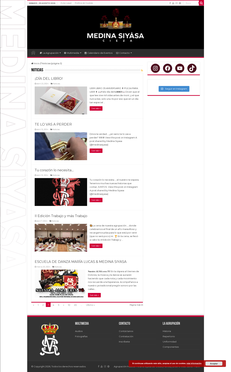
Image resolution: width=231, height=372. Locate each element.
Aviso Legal (66, 3)
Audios (79, 331)
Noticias (56, 83)
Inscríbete (124, 341)
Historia (167, 331)
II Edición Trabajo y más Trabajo (61, 216)
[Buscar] (201, 3)
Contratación (126, 336)
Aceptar (214, 363)
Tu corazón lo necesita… (54, 170)
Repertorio (169, 336)
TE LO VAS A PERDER (53, 124)
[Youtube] (173, 3)
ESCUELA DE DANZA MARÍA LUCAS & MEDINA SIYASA (80, 262)
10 (69, 305)
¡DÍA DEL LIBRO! (49, 79)
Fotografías (81, 336)
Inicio (33, 52)
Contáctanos (126, 331)
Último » (90, 305)
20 (75, 305)
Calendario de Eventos (99, 53)
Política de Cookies (84, 3)
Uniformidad (169, 341)
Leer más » (96, 108)
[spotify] (180, 3)
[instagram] (176, 3)
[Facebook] (170, 3)
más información (194, 363)
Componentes (171, 346)
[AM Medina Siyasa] (115, 27)
